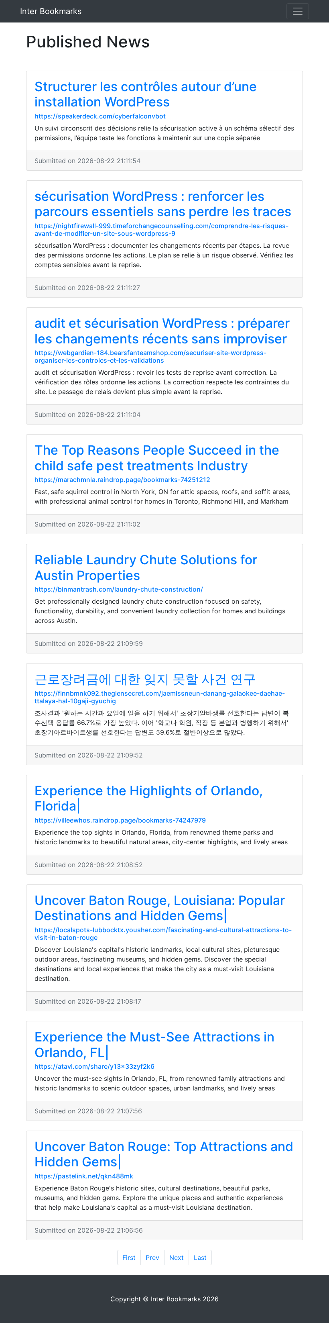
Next (176, 1258)
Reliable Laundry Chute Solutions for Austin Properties (146, 567)
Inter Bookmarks (50, 11)
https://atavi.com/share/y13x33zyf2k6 (94, 1066)
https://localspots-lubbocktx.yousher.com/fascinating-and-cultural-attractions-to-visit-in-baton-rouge (163, 933)
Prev (152, 1258)
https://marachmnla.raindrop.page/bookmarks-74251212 (122, 480)
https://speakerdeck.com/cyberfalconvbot (100, 116)
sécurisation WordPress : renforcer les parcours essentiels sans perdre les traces (163, 203)
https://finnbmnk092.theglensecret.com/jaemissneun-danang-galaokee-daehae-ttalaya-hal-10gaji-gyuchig (160, 697)
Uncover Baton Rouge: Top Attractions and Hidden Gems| (164, 1154)
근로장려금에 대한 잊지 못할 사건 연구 (145, 679)
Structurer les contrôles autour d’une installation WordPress (146, 94)
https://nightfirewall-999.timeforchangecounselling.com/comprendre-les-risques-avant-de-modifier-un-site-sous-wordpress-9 (161, 229)
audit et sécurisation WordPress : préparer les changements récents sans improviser (162, 330)
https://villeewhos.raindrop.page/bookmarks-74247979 (120, 820)
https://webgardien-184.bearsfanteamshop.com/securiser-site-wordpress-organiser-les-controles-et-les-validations (150, 356)
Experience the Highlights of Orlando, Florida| (149, 798)
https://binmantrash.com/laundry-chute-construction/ (119, 589)
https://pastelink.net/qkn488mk (84, 1176)
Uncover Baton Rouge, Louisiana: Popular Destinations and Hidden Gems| (160, 907)
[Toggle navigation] (297, 11)
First (129, 1258)
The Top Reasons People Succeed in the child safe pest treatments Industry (157, 457)
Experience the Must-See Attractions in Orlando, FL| (154, 1044)
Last (200, 1258)
